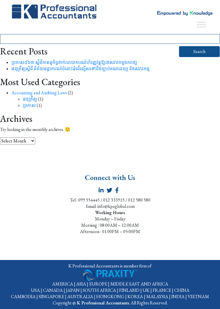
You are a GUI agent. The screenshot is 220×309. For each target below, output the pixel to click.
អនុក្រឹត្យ (30, 99)
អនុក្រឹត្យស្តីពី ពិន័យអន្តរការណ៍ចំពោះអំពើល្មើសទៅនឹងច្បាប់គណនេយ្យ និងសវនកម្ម (80, 69)
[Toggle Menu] (201, 24)
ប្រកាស (29, 105)
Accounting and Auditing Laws (39, 93)
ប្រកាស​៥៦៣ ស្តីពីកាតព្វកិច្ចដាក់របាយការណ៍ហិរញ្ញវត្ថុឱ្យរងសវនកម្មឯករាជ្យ (74, 62)
